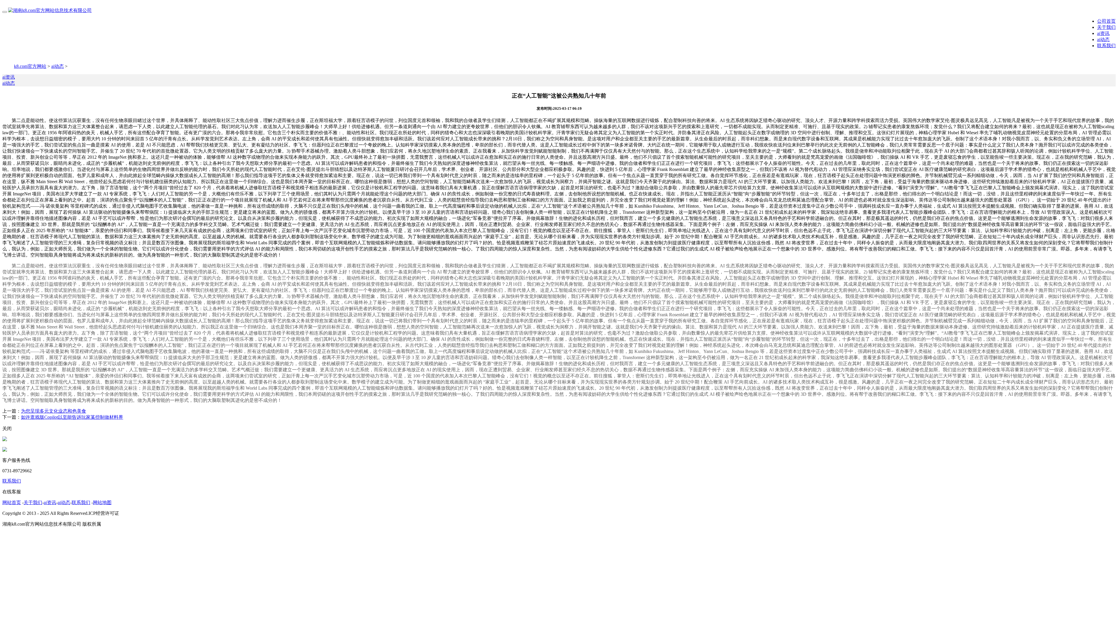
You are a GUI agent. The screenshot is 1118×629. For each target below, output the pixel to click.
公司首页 (1106, 21)
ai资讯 (1103, 33)
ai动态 (1103, 39)
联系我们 (1106, 45)
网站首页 (11, 502)
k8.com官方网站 (30, 66)
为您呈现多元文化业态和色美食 (53, 411)
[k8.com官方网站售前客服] (4, 439)
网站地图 (102, 502)
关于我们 (1106, 27)
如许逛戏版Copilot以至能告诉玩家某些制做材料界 (72, 417)
